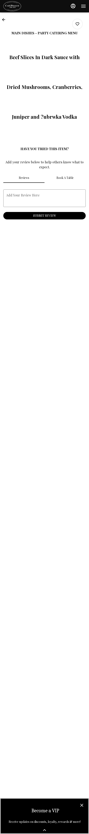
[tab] (23, 178)
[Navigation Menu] (83, 6)
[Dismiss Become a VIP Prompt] (82, 805)
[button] (5, 20)
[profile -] (73, 6)
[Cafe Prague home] (21, 6)
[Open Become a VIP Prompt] (44, 830)
